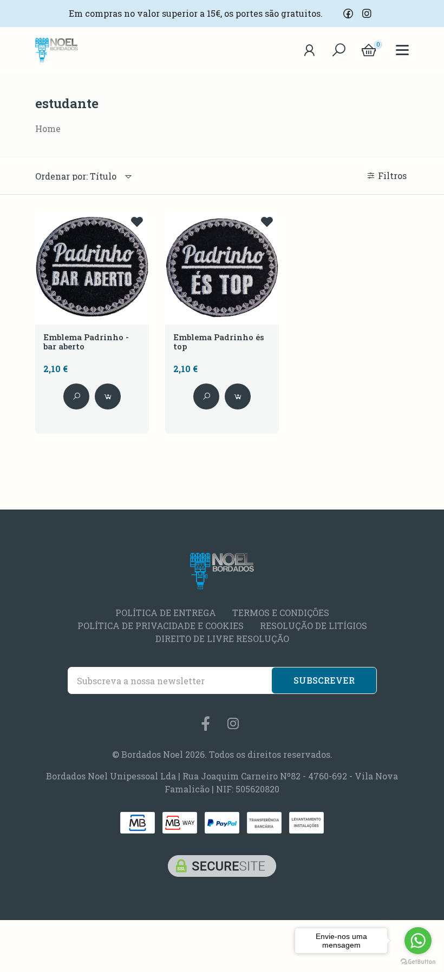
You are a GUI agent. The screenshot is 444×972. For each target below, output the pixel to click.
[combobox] (84, 176)
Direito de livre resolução (222, 638)
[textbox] (75, 176)
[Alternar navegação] (339, 50)
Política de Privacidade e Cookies (160, 625)
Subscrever (324, 680)
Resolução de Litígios (313, 625)
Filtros (393, 175)
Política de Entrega (165, 612)
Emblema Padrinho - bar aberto (86, 342)
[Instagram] (366, 13)
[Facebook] (348, 13)
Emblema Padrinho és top (218, 342)
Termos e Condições (280, 612)
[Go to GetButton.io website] (418, 961)
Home (48, 128)
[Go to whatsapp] (418, 940)
